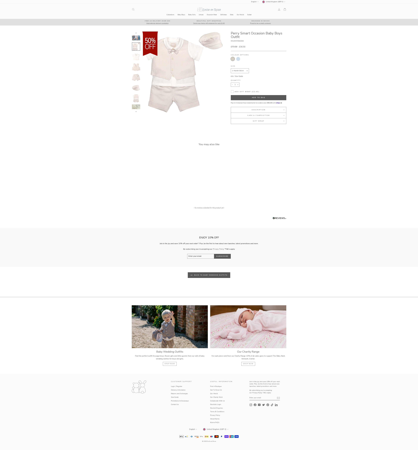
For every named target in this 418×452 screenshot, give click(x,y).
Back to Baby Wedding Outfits (210, 275)
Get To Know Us (216, 390)
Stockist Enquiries (216, 408)
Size (233, 66)
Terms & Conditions (217, 412)
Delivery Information (178, 390)
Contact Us (175, 404)
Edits (231, 15)
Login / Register (176, 386)
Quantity (236, 80)
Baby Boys (181, 15)
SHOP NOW (169, 364)
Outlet (249, 15)
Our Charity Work (216, 397)
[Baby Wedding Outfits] (170, 326)
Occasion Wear (212, 15)
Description (258, 110)
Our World (240, 15)
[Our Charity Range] (248, 326)
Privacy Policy (215, 415)
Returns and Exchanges (179, 394)
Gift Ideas (223, 15)
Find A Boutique (216, 386)
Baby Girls (192, 15)
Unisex (201, 15)
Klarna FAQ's (214, 422)
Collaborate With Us (217, 401)
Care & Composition (258, 115)
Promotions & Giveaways (180, 401)
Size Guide (175, 397)
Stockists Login (215, 404)
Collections (170, 15)
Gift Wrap (258, 121)
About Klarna (214, 419)
